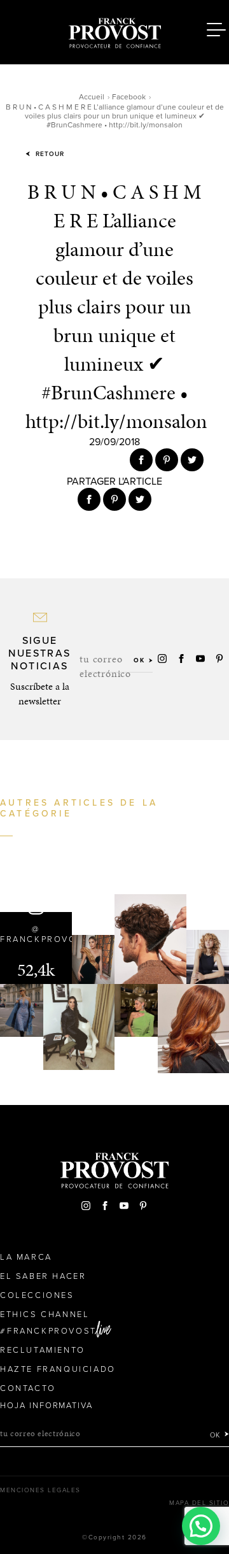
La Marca (26, 1257)
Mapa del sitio (199, 1503)
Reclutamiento (42, 1350)
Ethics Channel (44, 1314)
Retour (48, 154)
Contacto (28, 1388)
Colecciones (37, 1295)
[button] (201, 1526)
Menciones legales (40, 1490)
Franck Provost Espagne (114, 30)
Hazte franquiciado (58, 1369)
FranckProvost (52, 1331)
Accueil (91, 96)
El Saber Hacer (43, 1276)
